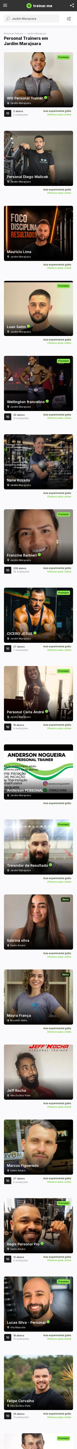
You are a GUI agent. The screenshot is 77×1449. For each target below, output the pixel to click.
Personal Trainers (13, 33)
